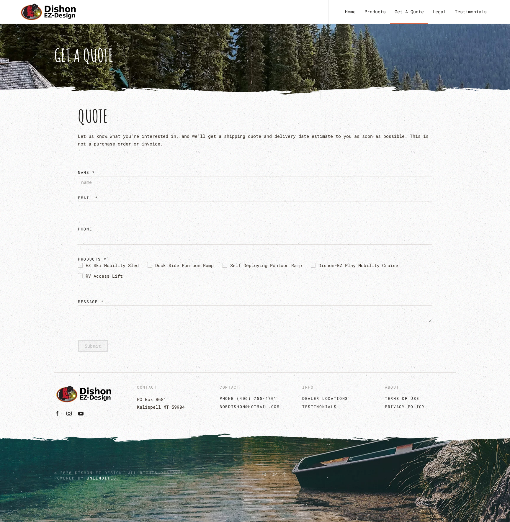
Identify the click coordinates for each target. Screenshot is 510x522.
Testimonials (471, 11)
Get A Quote (409, 11)
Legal (439, 11)
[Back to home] (48, 12)
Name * (86, 172)
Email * (88, 197)
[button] (284, 474)
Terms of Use (402, 398)
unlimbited (101, 478)
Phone (85, 229)
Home (350, 11)
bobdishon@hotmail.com (250, 406)
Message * (91, 301)
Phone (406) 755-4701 (248, 398)
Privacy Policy (405, 406)
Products (375, 11)
